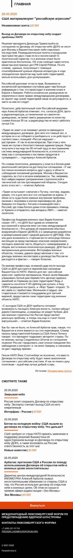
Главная (22, 4)
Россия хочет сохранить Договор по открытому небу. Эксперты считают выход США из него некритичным (33, 404)
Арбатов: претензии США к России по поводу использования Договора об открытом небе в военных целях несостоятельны (35, 465)
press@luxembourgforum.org (20, 531)
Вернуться (37, 505)
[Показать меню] (69, 4)
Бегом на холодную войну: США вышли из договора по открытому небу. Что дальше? (33, 425)
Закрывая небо (14, 394)
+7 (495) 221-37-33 (11, 528)
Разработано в (9, 550)
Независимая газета (59, 370)
